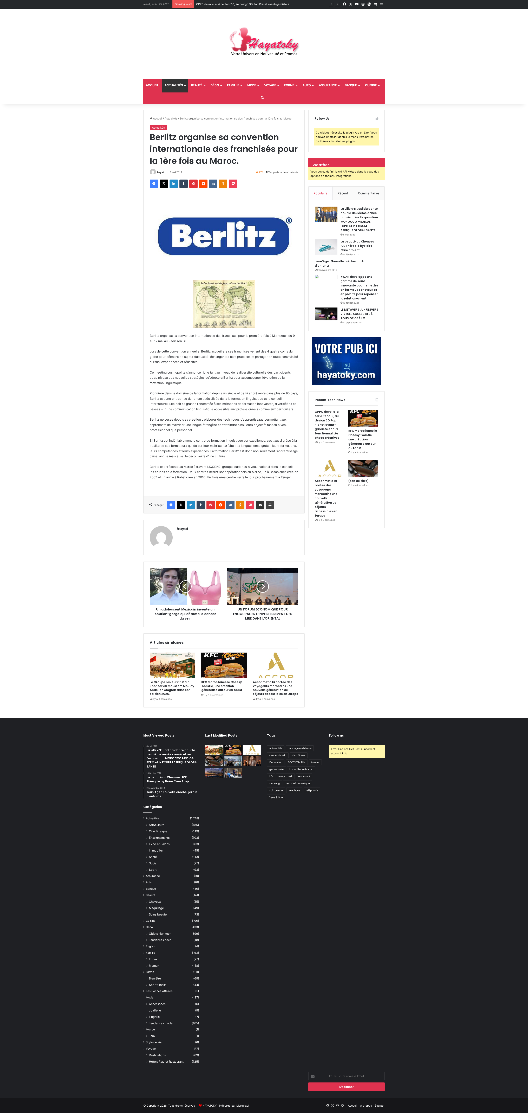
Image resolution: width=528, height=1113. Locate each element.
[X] (164, 184)
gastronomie (276, 769)
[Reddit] (203, 184)
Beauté (197, 85)
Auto (307, 85)
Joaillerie (155, 1010)
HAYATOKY (210, 1105)
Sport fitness (157, 984)
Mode (251, 85)
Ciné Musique (158, 831)
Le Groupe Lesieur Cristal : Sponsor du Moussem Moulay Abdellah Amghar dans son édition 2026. (172, 688)
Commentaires (369, 193)
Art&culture (156, 825)
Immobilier (156, 850)
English (150, 946)
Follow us (336, 735)
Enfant (153, 959)
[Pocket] (233, 184)
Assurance (328, 85)
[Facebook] (154, 184)
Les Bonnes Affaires (159, 991)
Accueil (157, 118)
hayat (160, 172)
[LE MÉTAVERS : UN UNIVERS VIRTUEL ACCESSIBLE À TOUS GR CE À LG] (326, 314)
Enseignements (159, 837)
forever (315, 762)
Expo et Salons (159, 844)
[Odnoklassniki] (223, 184)
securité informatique (297, 783)
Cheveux (155, 901)
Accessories (157, 1004)
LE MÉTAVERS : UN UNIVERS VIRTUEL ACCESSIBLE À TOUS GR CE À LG (359, 314)
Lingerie (154, 1016)
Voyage (270, 85)
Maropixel (242, 1105)
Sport (153, 869)
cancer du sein (277, 755)
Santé (153, 857)
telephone (294, 790)
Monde (150, 1029)
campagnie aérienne (299, 748)
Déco (215, 85)
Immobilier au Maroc (301, 769)
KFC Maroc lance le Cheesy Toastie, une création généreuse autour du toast (221, 686)
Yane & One (276, 797)
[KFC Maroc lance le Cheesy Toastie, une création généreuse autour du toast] (224, 665)
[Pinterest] (193, 184)
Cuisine (371, 85)
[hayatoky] (264, 44)
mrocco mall (285, 776)
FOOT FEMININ (296, 762)
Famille (233, 85)
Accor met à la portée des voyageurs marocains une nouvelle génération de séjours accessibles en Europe (275, 688)
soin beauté (276, 790)
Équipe (379, 1105)
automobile (275, 748)
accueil (152, 85)
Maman (154, 965)
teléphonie (312, 790)
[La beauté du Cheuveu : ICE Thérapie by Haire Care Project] (326, 247)
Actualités (174, 85)
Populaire (321, 193)
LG (271, 776)
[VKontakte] (213, 184)
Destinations (157, 1055)
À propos (366, 1105)
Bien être (155, 978)
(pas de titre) (358, 481)
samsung (274, 783)
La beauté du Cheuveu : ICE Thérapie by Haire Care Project (358, 245)
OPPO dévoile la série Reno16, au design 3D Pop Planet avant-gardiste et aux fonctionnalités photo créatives (266, 4)
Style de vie (153, 1042)
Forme (289, 85)
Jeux (152, 1036)
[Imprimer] (270, 505)
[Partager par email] (260, 505)
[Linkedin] (174, 184)
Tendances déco (160, 940)
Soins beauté (158, 914)
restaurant (304, 776)
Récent (343, 193)
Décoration (275, 762)
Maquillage (156, 908)
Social (153, 863)
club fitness (298, 755)
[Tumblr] (183, 184)
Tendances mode (160, 1023)
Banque (351, 85)
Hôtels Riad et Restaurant (166, 1061)
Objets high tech (160, 933)
